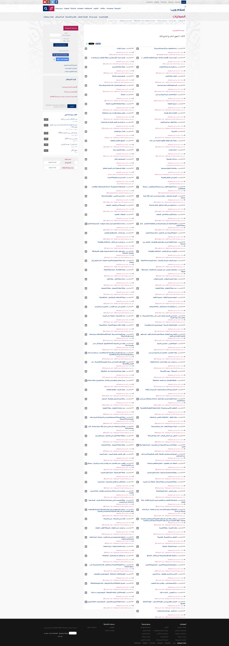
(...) (76, 152)
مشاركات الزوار (92, 627)
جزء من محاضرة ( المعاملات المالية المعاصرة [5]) (120, 193)
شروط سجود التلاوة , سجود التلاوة (165, 297)
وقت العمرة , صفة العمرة (168, 528)
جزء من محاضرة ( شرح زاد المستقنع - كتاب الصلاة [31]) (170, 451)
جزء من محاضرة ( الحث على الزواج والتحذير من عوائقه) (170, 174)
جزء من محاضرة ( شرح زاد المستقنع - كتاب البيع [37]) (170, 552)
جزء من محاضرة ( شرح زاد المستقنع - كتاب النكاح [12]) (118, 561)
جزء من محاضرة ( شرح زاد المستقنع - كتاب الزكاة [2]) (170, 128)
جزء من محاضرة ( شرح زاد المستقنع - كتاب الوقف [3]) (170, 146)
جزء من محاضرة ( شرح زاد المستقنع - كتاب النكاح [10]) (170, 561)
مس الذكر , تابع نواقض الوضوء (114, 233)
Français (164, 2)
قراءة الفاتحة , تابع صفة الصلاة (114, 270)
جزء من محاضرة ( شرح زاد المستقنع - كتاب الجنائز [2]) (119, 119)
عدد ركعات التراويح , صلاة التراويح (114, 408)
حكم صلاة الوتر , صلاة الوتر (116, 279)
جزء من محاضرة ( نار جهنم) (126, 165)
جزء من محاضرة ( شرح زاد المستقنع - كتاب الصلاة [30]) (118, 442)
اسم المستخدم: (66, 34)
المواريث (66, 8)
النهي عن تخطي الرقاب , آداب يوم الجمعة (162, 436)
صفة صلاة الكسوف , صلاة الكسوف (113, 288)
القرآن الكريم (103, 17)
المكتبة (73, 8)
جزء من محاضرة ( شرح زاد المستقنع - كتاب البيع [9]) (119, 543)
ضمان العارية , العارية (169, 546)
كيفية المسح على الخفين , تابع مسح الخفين (161, 233)
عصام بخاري (74, 146)
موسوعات (109, 8)
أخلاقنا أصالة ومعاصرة (69, 87)
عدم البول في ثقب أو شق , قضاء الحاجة (163, 205)
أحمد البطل (75, 140)
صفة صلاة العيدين (118, 67)
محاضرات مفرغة (180, 633)
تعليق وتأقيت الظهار (117, 140)
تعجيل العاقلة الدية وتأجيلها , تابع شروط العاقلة (108, 583)
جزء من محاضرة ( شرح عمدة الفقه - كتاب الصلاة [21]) (118, 312)
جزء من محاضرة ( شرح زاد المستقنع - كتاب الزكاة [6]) (170, 506)
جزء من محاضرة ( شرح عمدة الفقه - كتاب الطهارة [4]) (118, 211)
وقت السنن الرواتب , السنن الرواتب (165, 279)
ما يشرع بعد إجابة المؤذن (168, 67)
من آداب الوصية (171, 159)
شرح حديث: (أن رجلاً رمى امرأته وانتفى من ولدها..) (108, 57)
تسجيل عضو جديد (71, 68)
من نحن (60, 636)
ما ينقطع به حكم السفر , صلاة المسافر (163, 306)
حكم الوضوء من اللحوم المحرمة (165, 48)
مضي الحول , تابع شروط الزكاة (166, 491)
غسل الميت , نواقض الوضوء (115, 389)
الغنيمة (174, 131)
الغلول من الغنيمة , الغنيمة (167, 537)
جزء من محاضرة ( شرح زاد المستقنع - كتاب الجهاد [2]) (170, 137)
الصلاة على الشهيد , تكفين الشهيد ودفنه (162, 463)
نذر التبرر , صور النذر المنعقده (167, 611)
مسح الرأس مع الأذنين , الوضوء (166, 214)
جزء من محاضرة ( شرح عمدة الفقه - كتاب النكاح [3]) (119, 386)
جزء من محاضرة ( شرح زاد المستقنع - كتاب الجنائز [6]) (119, 488)
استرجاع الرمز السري (70, 65)
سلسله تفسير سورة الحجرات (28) (68, 133)
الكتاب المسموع (180, 640)
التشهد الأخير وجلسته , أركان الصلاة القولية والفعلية (158, 408)
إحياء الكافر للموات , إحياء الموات (114, 546)
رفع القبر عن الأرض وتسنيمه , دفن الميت (111, 482)
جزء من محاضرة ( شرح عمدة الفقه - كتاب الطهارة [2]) (118, 202)
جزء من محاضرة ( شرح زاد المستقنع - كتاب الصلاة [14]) (170, 414)
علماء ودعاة (93, 17)
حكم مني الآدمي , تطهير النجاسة (113, 196)
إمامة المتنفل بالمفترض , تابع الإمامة (112, 297)
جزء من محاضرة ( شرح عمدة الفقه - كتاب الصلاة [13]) (170, 303)
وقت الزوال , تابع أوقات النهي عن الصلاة (163, 417)
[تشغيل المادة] (137, 49)
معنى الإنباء (121, 48)
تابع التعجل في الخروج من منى (166, 94)
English (156, 2)
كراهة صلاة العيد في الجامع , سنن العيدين (110, 436)
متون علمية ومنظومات (160, 630)
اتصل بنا (46, 633)
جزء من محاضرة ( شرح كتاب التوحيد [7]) (174, 63)
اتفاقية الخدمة (53, 633)
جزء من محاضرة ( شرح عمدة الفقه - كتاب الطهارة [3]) (170, 211)
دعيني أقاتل (74, 150)
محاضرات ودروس (180, 630)
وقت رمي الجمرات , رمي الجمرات (114, 519)
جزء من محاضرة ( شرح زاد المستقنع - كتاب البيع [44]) (119, 552)
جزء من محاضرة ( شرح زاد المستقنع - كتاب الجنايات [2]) (118, 580)
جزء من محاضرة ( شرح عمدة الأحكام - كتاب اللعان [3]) (118, 63)
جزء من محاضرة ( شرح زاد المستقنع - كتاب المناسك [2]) (169, 515)
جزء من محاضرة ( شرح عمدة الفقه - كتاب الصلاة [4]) (170, 266)
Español (178, 2)
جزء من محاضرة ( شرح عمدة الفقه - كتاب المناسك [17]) (118, 377)
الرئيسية (117, 8)
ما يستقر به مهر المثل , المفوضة (113, 555)
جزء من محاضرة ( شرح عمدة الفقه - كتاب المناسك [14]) (118, 359)
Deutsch (171, 2)
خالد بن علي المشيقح (174, 52)
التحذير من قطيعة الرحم (116, 177)
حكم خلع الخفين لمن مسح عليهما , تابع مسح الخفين (106, 223)
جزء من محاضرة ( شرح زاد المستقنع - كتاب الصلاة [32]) (118, 451)
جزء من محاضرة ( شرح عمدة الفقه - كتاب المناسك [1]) (169, 331)
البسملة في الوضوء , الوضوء (115, 205)
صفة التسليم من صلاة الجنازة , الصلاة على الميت (160, 482)
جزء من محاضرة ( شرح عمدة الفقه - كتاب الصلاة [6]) (170, 276)
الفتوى (95, 8)
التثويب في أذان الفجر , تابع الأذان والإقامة (162, 251)
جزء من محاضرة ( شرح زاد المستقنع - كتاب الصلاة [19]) (170, 110)
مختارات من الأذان (162, 633)
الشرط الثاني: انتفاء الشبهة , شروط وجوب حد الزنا (108, 592)
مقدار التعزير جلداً (119, 150)
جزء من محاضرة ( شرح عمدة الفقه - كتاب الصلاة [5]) (119, 266)
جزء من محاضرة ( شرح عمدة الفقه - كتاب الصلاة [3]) (170, 73)
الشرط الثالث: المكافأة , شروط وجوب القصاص (109, 574)
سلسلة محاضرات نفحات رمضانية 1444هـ (63, 96)
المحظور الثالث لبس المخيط (167, 85)
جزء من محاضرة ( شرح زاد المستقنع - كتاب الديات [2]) (170, 589)
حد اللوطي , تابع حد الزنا (168, 592)
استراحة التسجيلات (162, 640)
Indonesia (149, 2)
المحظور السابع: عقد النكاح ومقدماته (112, 85)
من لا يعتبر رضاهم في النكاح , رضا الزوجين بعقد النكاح (106, 380)
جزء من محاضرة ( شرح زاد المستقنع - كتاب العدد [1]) (170, 580)
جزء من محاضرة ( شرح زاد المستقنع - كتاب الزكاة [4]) (119, 497)
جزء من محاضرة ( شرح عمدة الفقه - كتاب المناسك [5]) (118, 91)
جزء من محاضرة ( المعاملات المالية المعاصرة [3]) (171, 193)
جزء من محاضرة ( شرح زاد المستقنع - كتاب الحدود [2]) (170, 598)
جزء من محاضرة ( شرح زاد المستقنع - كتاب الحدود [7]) (170, 607)
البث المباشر (59, 17)
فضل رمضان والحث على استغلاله (113, 113)
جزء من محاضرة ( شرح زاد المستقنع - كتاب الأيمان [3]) (170, 617)
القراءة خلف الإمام (170, 113)
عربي (183, 2)
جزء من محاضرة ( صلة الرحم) (125, 183)
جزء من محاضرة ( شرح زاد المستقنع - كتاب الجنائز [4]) (170, 469)
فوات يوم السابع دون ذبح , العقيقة (113, 371)
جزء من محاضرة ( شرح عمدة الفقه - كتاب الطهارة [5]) (170, 229)
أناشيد (166, 627)
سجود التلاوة (172, 104)
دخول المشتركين (60, 45)
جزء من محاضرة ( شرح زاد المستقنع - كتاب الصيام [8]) (118, 506)
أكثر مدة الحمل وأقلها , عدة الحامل (164, 574)
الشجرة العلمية (70, 17)
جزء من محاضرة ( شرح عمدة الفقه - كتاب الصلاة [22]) (118, 322)
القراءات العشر (83, 17)
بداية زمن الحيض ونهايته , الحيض (113, 399)
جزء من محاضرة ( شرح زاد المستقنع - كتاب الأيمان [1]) (118, 607)
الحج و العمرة (146, 633)
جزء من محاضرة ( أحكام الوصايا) (176, 165)
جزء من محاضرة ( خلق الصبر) (177, 183)
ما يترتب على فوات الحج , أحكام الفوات (163, 362)
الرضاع (123, 94)
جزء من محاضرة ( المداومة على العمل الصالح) (121, 174)
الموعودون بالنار (119, 159)
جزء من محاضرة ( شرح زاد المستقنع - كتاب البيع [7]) (119, 137)
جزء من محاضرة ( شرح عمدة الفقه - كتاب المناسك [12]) (118, 349)
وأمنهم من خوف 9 (70, 92)
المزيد (72, 106)
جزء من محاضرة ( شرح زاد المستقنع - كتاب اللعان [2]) (119, 571)
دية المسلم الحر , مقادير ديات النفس (164, 583)
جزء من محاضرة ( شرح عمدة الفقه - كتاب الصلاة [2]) (119, 248)
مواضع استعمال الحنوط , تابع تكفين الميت (162, 472)
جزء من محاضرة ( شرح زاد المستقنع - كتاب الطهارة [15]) (118, 405)
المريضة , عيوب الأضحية (168, 371)
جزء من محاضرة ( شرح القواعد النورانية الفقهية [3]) (171, 54)
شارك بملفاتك (48, 17)
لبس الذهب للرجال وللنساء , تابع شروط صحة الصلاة (159, 260)
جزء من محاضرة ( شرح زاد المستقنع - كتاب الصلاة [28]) (118, 423)
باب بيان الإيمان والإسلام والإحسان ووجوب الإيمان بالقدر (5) (63, 126)
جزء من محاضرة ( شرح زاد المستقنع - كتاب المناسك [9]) (118, 515)
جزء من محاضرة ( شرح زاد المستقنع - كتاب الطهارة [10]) (118, 395)
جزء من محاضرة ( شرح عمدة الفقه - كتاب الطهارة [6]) (118, 239)
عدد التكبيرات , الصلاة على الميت (114, 316)
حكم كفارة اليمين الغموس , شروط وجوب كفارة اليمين (106, 601)
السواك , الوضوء (119, 214)
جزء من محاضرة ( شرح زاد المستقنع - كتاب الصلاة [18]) (118, 414)
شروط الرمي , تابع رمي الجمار (167, 343)
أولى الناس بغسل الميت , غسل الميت (112, 454)
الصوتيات (80, 8)
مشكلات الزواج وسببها (169, 168)
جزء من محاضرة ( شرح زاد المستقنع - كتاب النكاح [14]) (170, 571)
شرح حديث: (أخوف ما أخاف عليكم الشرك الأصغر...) (159, 57)
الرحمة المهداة (145, 627)
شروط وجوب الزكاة (118, 76)
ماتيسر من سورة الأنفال (71, 138)
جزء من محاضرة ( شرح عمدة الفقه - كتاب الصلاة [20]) (118, 73)
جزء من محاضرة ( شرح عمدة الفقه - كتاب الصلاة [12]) (170, 294)
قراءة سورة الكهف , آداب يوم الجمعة (164, 426)
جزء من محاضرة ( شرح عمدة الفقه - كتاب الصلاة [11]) (170, 285)
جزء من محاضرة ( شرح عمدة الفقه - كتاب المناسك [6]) (118, 340)
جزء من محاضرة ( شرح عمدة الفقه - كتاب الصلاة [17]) (170, 312)
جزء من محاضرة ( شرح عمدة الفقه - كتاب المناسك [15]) (118, 368)
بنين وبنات (59, 8)
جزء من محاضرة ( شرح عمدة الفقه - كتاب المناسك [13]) (169, 100)
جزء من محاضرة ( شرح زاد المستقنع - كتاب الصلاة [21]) (118, 110)
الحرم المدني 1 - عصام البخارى (69, 144)
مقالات (102, 8)
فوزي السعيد (74, 135)
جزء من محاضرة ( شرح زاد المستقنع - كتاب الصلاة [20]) (170, 423)
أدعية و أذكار (164, 637)
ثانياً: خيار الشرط (119, 131)
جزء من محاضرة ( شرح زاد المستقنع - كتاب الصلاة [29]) (170, 432)
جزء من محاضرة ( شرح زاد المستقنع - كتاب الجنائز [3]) (119, 460)
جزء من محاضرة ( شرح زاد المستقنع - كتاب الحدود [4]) (118, 156)
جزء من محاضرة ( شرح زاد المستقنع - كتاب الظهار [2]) (118, 146)
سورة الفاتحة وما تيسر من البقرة (69, 119)
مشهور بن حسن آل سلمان (71, 129)
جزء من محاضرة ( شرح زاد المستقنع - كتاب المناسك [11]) (118, 525)
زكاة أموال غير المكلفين (168, 122)
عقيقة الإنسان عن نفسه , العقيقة (165, 380)
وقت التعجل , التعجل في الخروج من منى (162, 353)
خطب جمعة (182, 637)
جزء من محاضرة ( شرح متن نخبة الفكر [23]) (121, 54)
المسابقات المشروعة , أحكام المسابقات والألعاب (108, 187)
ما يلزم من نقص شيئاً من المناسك (113, 122)
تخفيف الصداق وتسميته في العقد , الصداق (162, 555)
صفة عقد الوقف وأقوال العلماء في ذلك (163, 140)
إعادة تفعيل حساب (71, 71)
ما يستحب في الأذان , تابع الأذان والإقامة (111, 242)
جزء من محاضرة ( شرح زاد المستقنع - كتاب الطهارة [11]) (169, 405)
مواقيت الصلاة (109, 630)
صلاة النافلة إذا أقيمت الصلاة (115, 104)
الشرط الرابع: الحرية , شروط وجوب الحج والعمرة (161, 325)
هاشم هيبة (75, 121)
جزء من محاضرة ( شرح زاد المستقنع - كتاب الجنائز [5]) (170, 478)
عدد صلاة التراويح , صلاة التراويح (166, 288)
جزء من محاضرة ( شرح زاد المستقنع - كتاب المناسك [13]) (118, 128)
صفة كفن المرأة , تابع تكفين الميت (113, 472)
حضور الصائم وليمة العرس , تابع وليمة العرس (161, 565)
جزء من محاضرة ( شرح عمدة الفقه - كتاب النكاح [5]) (119, 100)
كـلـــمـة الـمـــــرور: (66, 40)
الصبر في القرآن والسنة (169, 177)
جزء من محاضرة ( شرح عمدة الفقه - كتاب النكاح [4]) (170, 395)
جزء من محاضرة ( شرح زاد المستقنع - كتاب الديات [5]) (119, 589)
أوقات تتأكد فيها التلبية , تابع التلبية (112, 325)
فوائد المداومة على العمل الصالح (114, 168)
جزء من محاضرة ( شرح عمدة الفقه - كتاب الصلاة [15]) (118, 303)
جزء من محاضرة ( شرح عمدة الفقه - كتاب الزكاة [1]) (119, 82)
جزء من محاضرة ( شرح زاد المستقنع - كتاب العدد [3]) (170, 156)
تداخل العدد (172, 150)
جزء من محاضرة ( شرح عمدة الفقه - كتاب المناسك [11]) (169, 349)
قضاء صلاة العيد (171, 76)
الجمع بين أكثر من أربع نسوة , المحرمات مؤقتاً (161, 389)
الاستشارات (88, 8)
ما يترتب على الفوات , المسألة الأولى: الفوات (110, 528)
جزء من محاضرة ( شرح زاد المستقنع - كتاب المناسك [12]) (169, 534)
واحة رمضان (146, 630)
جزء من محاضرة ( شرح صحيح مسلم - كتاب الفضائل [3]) (169, 202)
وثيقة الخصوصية (63, 633)
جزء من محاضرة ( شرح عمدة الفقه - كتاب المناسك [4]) (169, 91)
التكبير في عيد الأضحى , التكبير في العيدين (110, 306)
